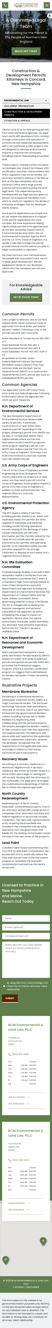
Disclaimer (32, 1287)
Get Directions (16, 1103)
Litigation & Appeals (17, 120)
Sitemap (19, 1287)
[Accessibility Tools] (49, 15)
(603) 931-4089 (20, 1054)
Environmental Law (16, 100)
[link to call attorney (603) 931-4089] (5, 5)
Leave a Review (16, 1097)
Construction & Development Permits (23, 113)
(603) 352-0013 (20, 1160)
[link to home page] (26, 5)
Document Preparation (19, 106)
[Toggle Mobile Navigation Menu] (47, 5)
